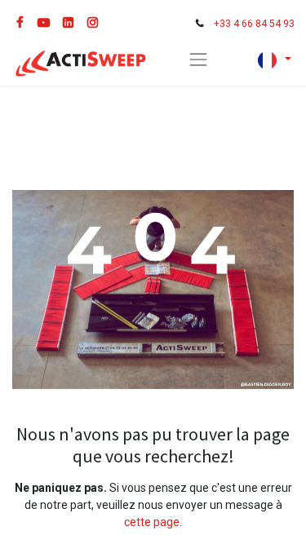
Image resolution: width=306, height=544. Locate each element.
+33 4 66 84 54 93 (254, 23)
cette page (152, 522)
